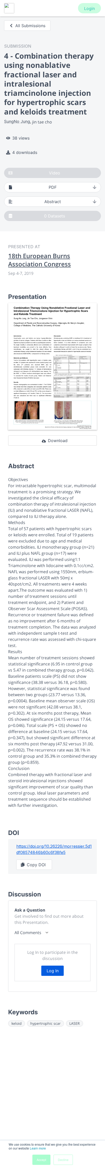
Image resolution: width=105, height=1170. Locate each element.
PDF (53, 187)
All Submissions (30, 25)
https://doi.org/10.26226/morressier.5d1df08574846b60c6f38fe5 (54, 849)
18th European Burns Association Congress (39, 260)
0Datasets (54, 215)
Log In (53, 970)
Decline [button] (63, 1159)
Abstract (52, 201)
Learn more (38, 1148)
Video (54, 172)
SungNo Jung (17, 121)
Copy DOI (36, 864)
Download (58, 440)
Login (89, 8)
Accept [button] (41, 1159)
